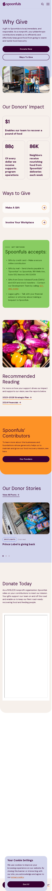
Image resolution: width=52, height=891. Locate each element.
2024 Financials (10, 402)
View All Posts (10, 494)
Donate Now (26, 49)
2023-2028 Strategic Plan (16, 397)
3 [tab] (9, 555)
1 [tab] (3, 555)
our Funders (26, 459)
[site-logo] (12, 4)
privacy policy (17, 877)
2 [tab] (6, 555)
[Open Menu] (47, 4)
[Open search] (42, 4)
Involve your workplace (20, 222)
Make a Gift (13, 207)
